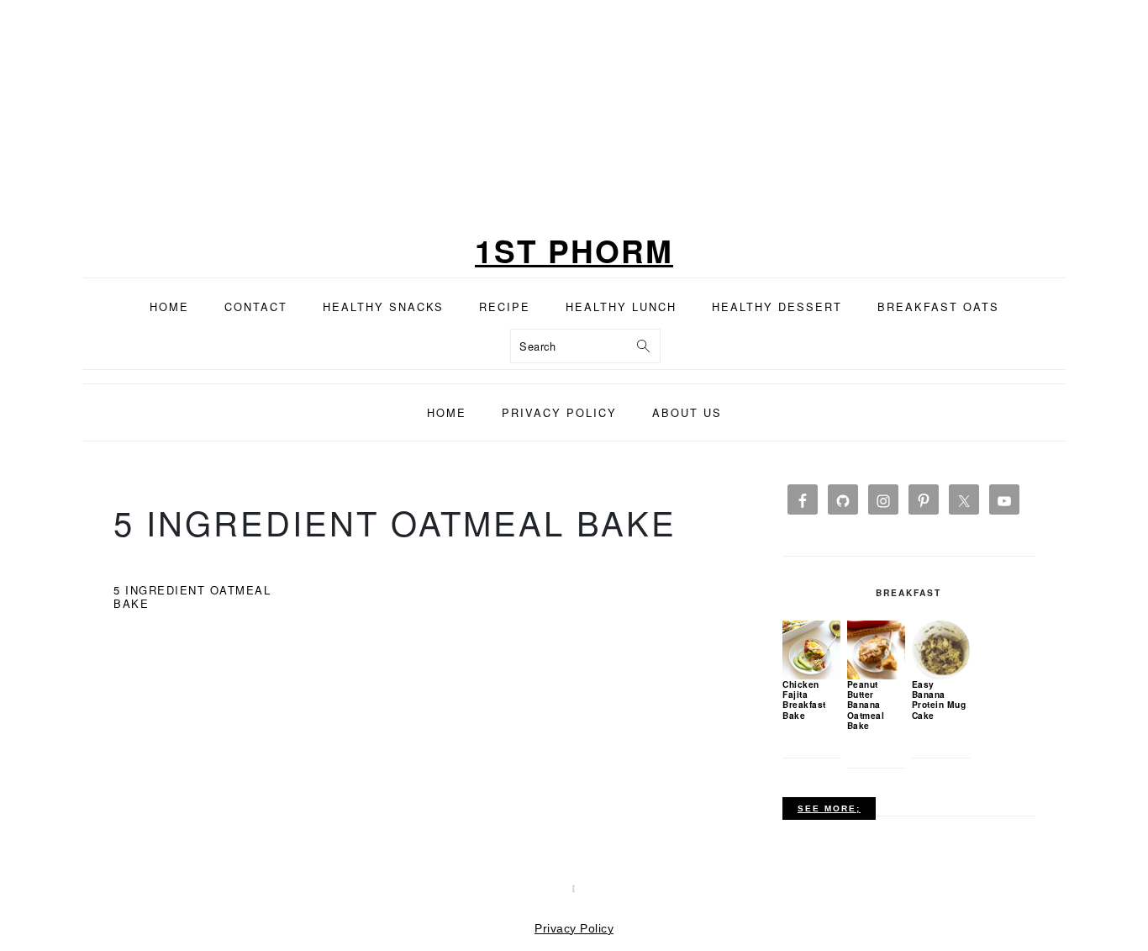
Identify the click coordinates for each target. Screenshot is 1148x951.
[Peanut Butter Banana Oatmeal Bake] (876, 649)
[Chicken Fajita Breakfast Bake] (811, 649)
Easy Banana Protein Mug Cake (939, 699)
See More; (829, 808)
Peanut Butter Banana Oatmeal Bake (866, 705)
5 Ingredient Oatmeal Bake (192, 596)
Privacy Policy (574, 928)
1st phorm (574, 250)
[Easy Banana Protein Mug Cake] (941, 649)
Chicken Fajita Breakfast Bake (804, 699)
